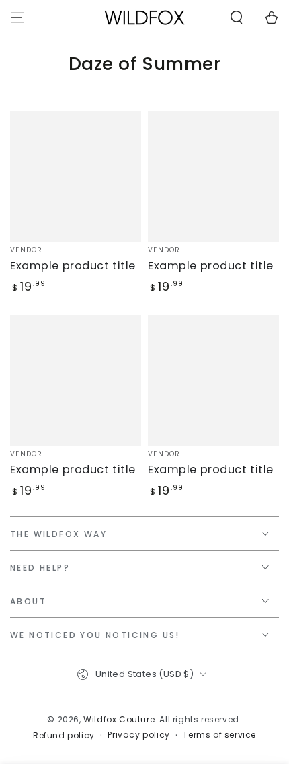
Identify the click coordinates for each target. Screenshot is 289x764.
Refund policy (64, 735)
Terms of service (219, 735)
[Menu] (17, 17)
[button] (236, 17)
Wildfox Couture (119, 719)
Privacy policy (138, 735)
